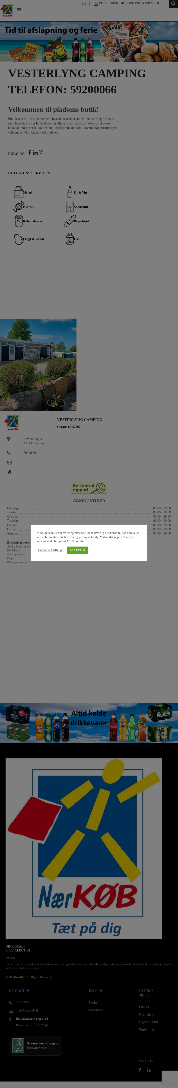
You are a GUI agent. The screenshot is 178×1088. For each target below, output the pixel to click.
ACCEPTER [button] (77, 550)
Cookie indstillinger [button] (51, 550)
